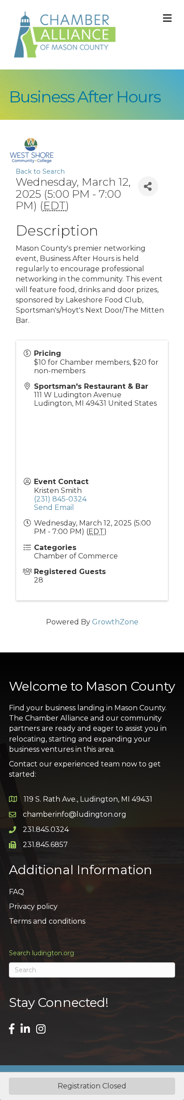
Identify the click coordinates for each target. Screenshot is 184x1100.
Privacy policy (33, 906)
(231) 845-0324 (60, 499)
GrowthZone (115, 622)
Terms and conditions (47, 921)
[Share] (148, 186)
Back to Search (40, 171)
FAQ (16, 892)
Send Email (54, 507)
